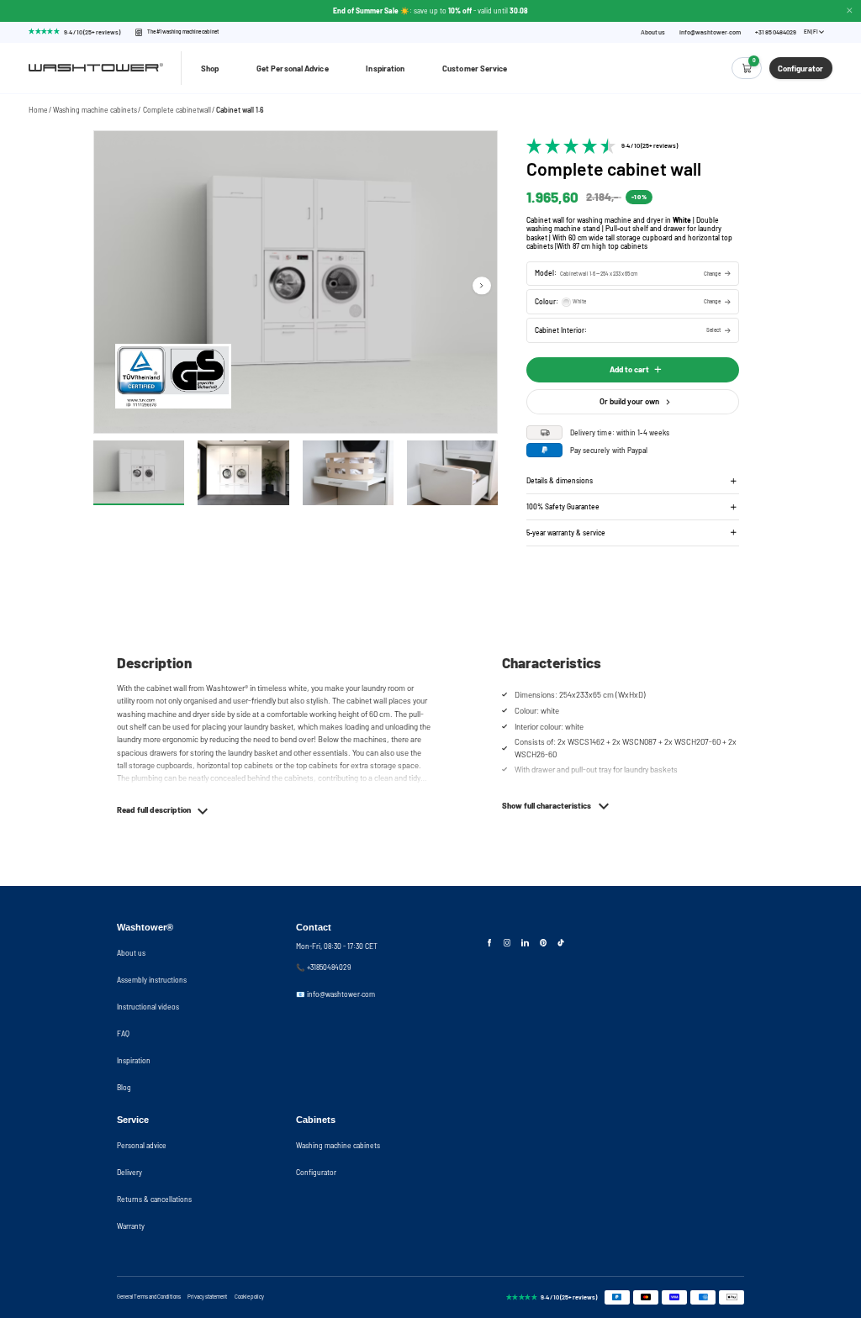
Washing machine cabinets (95, 109)
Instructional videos (148, 1006)
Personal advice (141, 1145)
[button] (632, 273)
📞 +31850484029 (323, 967)
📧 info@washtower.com (335, 994)
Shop (210, 68)
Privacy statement (207, 1297)
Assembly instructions (152, 979)
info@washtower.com (710, 32)
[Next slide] (481, 285)
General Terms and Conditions (149, 1297)
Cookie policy (249, 1297)
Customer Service (475, 68)
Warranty (131, 1226)
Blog (124, 1087)
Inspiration (385, 68)
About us (653, 32)
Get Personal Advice (292, 68)
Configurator (316, 1172)
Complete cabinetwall (177, 109)
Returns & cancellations (154, 1199)
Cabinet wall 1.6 (240, 109)
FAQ (123, 1033)
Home (38, 109)
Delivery (129, 1172)
